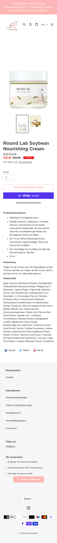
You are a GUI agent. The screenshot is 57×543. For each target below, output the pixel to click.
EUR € (27, 499)
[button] (10, 154)
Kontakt (9, 377)
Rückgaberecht (13, 413)
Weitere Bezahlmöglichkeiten (28, 202)
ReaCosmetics (32, 533)
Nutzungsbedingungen (16, 397)
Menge (6, 172)
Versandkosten (25, 162)
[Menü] (52, 24)
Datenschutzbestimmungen (19, 405)
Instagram (10, 446)
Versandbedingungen (16, 420)
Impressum (11, 428)
